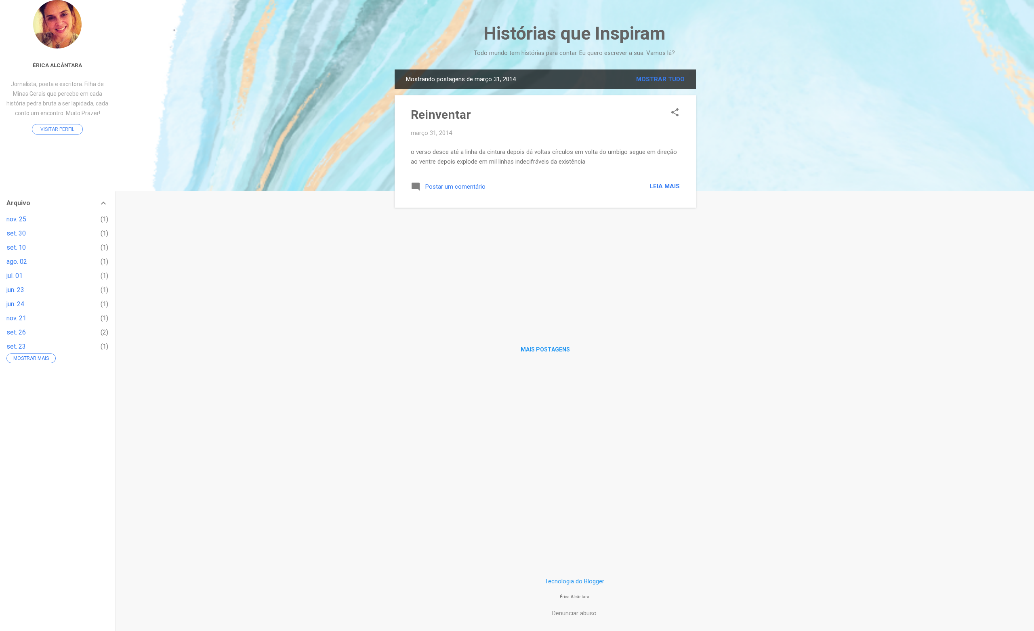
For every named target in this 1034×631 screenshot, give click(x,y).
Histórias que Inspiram (574, 33)
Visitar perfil (57, 129)
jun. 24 (15, 304)
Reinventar (441, 114)
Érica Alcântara (57, 65)
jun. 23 (15, 290)
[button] (675, 113)
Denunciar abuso (574, 613)
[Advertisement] (728, 190)
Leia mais (664, 186)
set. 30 (16, 233)
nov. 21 (16, 318)
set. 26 (16, 332)
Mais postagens (545, 349)
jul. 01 (14, 276)
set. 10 (16, 247)
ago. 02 (16, 261)
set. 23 (16, 346)
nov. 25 (16, 219)
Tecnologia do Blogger (574, 581)
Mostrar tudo (660, 79)
